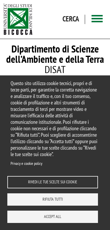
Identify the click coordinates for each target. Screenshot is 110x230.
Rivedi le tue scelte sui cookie (52, 182)
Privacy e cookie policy (26, 163)
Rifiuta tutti (53, 199)
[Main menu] (97, 19)
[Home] (18, 19)
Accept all (52, 216)
